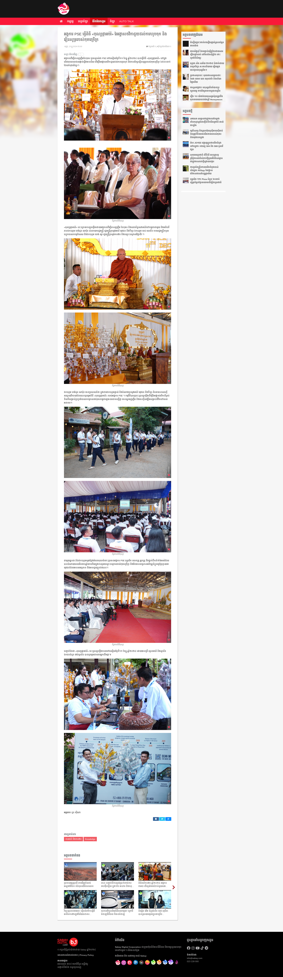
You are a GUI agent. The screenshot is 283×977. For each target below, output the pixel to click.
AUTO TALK (126, 21)
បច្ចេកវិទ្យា (83, 21)
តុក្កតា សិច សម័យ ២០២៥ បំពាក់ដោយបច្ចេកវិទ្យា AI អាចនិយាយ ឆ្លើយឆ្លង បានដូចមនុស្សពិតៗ (207, 66)
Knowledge (90, 839)
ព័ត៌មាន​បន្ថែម (133, 950)
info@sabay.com (194, 958)
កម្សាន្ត (70, 21)
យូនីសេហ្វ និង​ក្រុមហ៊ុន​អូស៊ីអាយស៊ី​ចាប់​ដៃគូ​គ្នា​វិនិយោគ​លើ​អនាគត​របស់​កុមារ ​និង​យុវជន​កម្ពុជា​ (206, 134)
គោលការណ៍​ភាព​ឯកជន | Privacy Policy (75, 955)
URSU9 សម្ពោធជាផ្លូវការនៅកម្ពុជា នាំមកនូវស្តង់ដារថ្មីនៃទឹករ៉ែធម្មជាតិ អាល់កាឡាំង (207, 121)
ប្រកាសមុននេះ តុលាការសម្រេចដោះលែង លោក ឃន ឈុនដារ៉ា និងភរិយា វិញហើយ (205, 78)
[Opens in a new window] (124, 963)
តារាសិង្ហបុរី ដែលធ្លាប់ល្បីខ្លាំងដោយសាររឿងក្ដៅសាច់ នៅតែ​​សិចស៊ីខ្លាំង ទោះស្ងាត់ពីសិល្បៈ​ (206, 54)
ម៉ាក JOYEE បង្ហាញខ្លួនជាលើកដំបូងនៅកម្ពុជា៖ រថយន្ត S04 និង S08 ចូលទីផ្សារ (206, 146)
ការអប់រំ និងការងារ (73, 839)
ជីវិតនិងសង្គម (98, 21)
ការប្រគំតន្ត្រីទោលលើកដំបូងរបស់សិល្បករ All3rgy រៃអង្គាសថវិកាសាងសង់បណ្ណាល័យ (204, 170)
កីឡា (112, 21)
